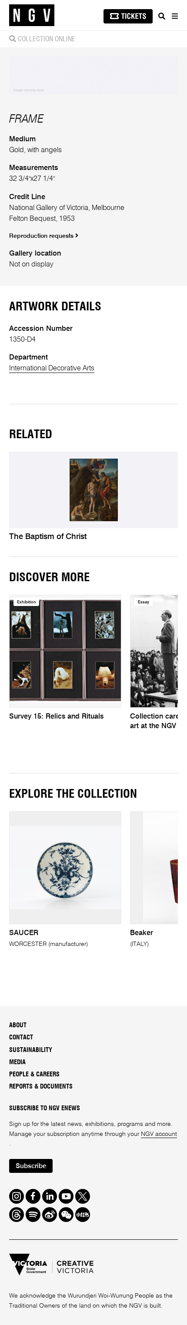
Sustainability (30, 1050)
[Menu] (174, 16)
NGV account (159, 1134)
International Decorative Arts (51, 368)
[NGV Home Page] (31, 15)
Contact (21, 1037)
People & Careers (34, 1074)
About (18, 1025)
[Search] (161, 16)
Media (17, 1062)
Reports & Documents (41, 1086)
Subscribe (31, 1166)
